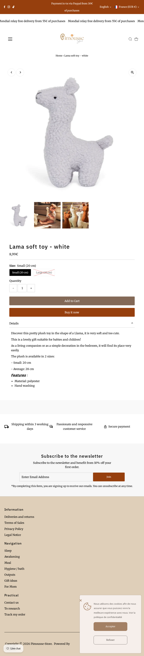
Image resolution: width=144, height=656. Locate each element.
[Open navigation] (21, 39)
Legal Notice (12, 535)
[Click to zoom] (132, 72)
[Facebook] (4, 7)
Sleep (8, 550)
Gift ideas (10, 580)
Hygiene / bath (14, 568)
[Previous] (11, 72)
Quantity (15, 280)
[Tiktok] (13, 7)
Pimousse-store (41, 643)
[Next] (20, 72)
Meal (7, 562)
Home (59, 55)
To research (12, 608)
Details (14, 323)
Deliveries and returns (19, 517)
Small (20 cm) (20, 272)
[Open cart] (136, 39)
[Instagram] (9, 7)
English (104, 6)
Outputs (9, 574)
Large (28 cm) (44, 272)
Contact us (11, 602)
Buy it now (72, 312)
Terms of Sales (14, 522)
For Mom (10, 586)
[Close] (109, 600)
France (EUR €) (128, 6)
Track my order (14, 614)
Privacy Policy (13, 529)
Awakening (12, 556)
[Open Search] (130, 39)
